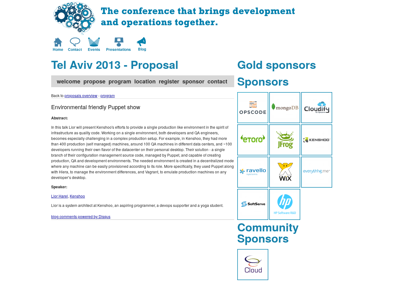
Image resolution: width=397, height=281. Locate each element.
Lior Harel (59, 195)
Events (94, 49)
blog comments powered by (80, 216)
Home (58, 49)
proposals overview (81, 95)
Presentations (118, 49)
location (145, 81)
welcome (68, 81)
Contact (75, 49)
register (169, 81)
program (120, 81)
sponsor (193, 81)
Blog (142, 49)
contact (217, 81)
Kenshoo (77, 195)
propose (94, 81)
